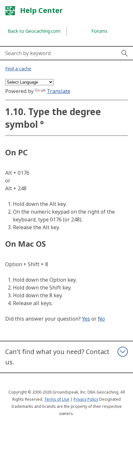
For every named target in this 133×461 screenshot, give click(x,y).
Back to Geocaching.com (34, 31)
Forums (99, 31)
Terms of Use (56, 399)
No (101, 318)
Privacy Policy (86, 399)
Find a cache (18, 68)
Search (124, 53)
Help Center (40, 10)
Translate (58, 91)
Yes (86, 318)
